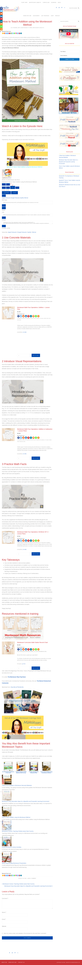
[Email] (11, 33)
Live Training (14, 27)
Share (14, 192)
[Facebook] (6, 33)
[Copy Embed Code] (4, 226)
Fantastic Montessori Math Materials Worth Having (21, 772)
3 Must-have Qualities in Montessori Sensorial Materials (17, 785)
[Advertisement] (35, 344)
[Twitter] (12, 33)
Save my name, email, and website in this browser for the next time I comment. (25, 933)
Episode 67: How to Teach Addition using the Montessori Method (27, 145)
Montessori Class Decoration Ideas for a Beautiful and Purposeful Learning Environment (25, 801)
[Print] (4, 33)
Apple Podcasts (6, 198)
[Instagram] (16, 33)
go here (23, 663)
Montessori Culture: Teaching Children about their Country (18, 831)
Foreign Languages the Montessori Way (33, 772)
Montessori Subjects (38, 27)
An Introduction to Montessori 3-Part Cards (8, 772)
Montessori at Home (26, 27)
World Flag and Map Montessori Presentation (14, 863)
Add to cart (36, 355)
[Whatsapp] (14, 33)
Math (19, 27)
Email (4, 919)
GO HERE (24, 332)
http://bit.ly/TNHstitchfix (17, 687)
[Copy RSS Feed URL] (4, 205)
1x (12, 187)
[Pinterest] (9, 33)
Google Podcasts (15, 198)
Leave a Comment (31, 878)
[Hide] (0, 31)
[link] (9, 144)
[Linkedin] (26, 316)
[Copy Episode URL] (4, 218)
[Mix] (33, 316)
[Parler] (19, 33)
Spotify (22, 198)
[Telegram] (17, 33)
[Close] (4, 195)
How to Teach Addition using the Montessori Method (46, 772)
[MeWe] (21, 33)
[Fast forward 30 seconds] (17, 188)
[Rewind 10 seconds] (8, 188)
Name (4, 912)
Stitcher (26, 198)
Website (4, 926)
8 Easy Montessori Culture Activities (11, 847)
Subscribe (6, 192)
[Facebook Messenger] (7, 33)
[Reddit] (23, 316)
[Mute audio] (4, 188)
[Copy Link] (2, 33)
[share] (45, 144)
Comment (5, 898)
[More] (38, 316)
